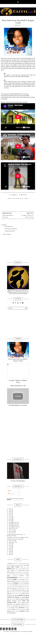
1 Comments (14, 195)
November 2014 (13, 523)
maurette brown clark (16, 593)
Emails (27, 576)
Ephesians (20, 577)
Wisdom (22, 611)
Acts (22, 563)
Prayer (14, 603)
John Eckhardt (13, 588)
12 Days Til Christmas (18, 481)
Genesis (13, 581)
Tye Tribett (23, 609)
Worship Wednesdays (11, 613)
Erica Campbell (26, 577)
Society (12, 608)
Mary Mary (26, 592)
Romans (8, 606)
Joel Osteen (26, 586)
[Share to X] (21, 195)
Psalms (27, 602)
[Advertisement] (18, 248)
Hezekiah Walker (10, 583)
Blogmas (9, 569)
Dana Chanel (23, 572)
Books (13, 569)
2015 (10, 519)
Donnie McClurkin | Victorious (7, 216)
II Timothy (20, 585)
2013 (10, 543)
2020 (10, 511)
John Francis (18, 588)
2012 (10, 545)
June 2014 (12, 531)
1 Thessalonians (10, 563)
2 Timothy (19, 563)
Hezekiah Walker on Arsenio (18, 405)
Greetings (23, 581)
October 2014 (13, 525)
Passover (18, 599)
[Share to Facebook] (19, 195)
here (27, 96)
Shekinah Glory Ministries (24, 606)
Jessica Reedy (16, 586)
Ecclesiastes (15, 575)
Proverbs (23, 602)
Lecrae (25, 590)
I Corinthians (26, 583)
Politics (19, 601)
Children (12, 570)
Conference (12, 572)
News (27, 597)
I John (8, 585)
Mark (8, 592)
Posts (10, 491)
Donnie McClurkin (22, 574)
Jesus (21, 587)
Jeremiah (12, 586)
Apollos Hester (13, 565)
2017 (10, 516)
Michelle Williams (10, 595)
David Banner (9, 574)
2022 (10, 508)
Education (22, 576)
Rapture (14, 604)
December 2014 (13, 522)
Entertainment (15, 198)
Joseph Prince (24, 588)
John (8, 588)
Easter (8, 576)
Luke (28, 590)
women (26, 198)
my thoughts (22, 597)
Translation (13, 609)
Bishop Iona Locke (24, 567)
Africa (25, 563)
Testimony (21, 608)
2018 (10, 514)
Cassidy (20, 569)
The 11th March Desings (26, 631)
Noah (8, 599)
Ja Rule (8, 586)
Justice (11, 590)
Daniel (27, 572)
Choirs (16, 570)
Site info (8, 607)
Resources (18, 604)
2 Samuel (15, 563)
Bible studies (15, 567)
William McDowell (16, 611)
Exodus (11, 580)
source (6, 88)
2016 (10, 517)
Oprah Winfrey (12, 599)
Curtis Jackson (18, 572)
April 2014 (12, 540)
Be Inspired (26, 565)
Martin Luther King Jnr (14, 592)
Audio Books (18, 565)
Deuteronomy (15, 574)
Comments (12, 494)
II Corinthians (15, 585)
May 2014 (11, 532)
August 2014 (12, 528)
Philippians (14, 601)
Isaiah (28, 585)
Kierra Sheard (21, 590)
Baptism (22, 565)
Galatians (27, 579)
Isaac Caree (24, 585)
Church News (21, 570)
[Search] (26, 308)
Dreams (27, 574)
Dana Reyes (7, 226)
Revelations (23, 604)
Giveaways (18, 581)
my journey (16, 597)
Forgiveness (22, 580)
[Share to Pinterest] (23, 195)
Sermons (16, 606)
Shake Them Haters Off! (18, 385)
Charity (24, 569)
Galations (9, 581)
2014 (10, 520)
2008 (10, 551)
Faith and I (6, 631)
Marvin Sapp (21, 592)
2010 (10, 548)
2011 (10, 546)
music (22, 198)
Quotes (8, 604)
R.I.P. (11, 604)
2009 (10, 549)
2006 (10, 554)
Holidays (16, 583)
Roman (27, 604)
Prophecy (19, 602)
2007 (10, 552)
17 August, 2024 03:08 (10, 231)
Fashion (18, 579)
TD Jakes (16, 608)
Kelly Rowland (15, 590)
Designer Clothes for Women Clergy (27, 216)
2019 (10, 513)
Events (8, 580)
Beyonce (8, 567)
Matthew (9, 594)
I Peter (11, 585)
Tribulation (18, 609)
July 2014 (11, 529)
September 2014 (13, 526)
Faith (15, 579)
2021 (10, 510)
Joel (23, 586)
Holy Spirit (21, 583)
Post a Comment (7, 234)
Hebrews (27, 581)
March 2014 (12, 542)
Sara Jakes (12, 606)
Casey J (17, 569)
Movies (16, 596)
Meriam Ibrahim (25, 593)
